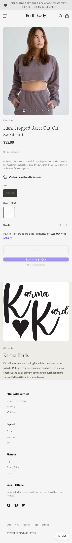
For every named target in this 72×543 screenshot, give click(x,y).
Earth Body (8, 120)
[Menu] (5, 16)
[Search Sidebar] (60, 16)
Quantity (7, 224)
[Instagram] (8, 505)
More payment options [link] (36, 264)
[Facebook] (16, 505)
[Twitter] (23, 505)
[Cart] (67, 16)
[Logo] (36, 16)
